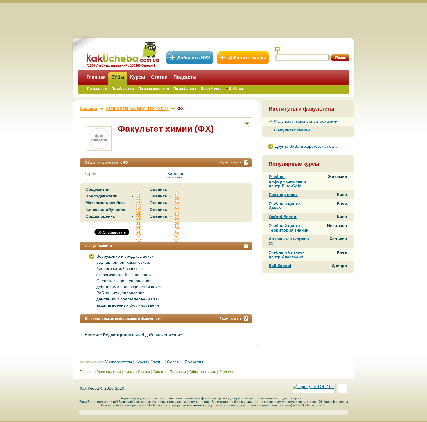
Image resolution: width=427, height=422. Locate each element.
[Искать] (277, 50)
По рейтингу (211, 89)
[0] (139, 230)
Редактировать (231, 162)
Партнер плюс (283, 194)
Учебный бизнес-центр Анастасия (286, 254)
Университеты (118, 361)
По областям (123, 89)
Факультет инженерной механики (306, 121)
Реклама (226, 372)
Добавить (235, 89)
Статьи (159, 77)
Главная (96, 77)
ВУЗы (117, 77)
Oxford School (283, 216)
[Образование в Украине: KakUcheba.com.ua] (122, 51)
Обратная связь (202, 372)
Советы (174, 361)
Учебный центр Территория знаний (289, 227)
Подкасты (185, 77)
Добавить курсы (247, 57)
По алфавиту (184, 89)
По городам (97, 89)
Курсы (137, 77)
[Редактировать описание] (246, 162)
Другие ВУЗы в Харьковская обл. (306, 146)
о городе (174, 177)
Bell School (280, 265)
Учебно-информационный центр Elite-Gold (287, 181)
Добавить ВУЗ (193, 57)
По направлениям (153, 89)
